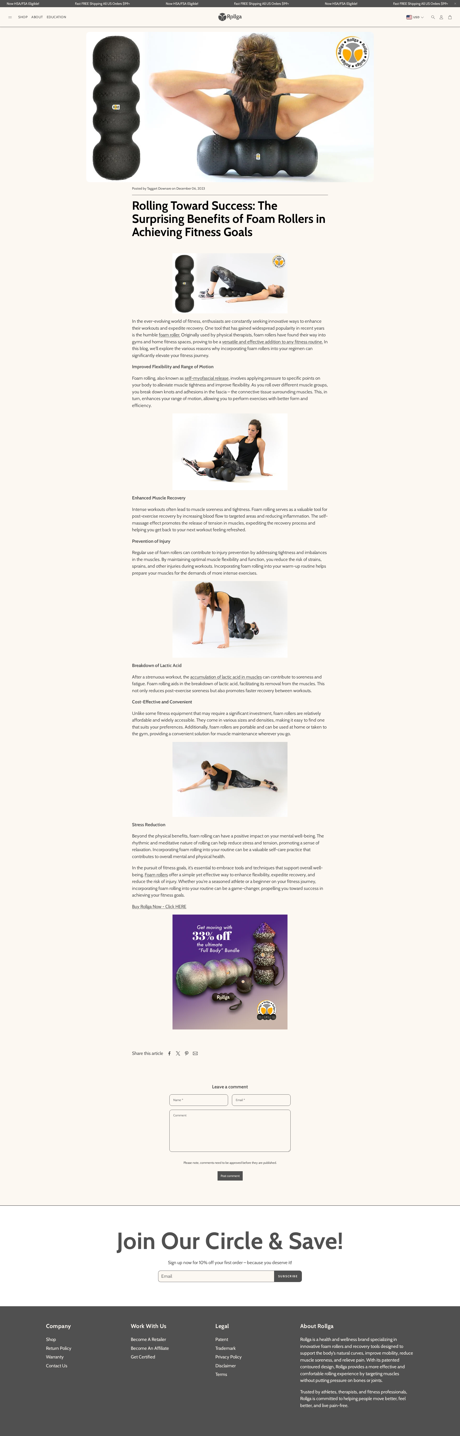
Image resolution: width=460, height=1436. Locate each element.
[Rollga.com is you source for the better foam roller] (230, 972)
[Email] (195, 1053)
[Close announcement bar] (455, 3)
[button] (10, 17)
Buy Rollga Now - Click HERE (159, 906)
